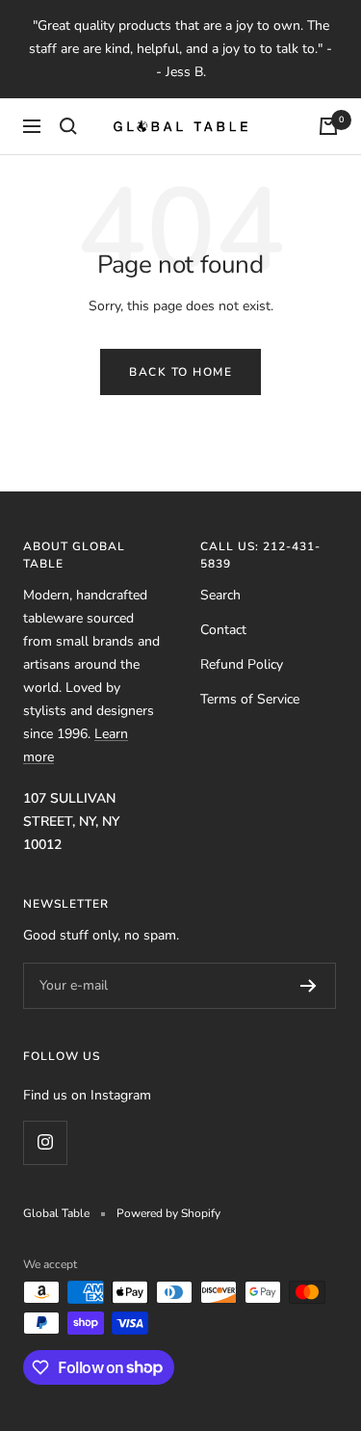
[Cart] (328, 126)
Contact (223, 630)
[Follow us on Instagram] (44, 1142)
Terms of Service (249, 699)
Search (220, 595)
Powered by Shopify (168, 1213)
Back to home (180, 372)
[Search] (68, 126)
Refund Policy (241, 664)
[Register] (308, 986)
